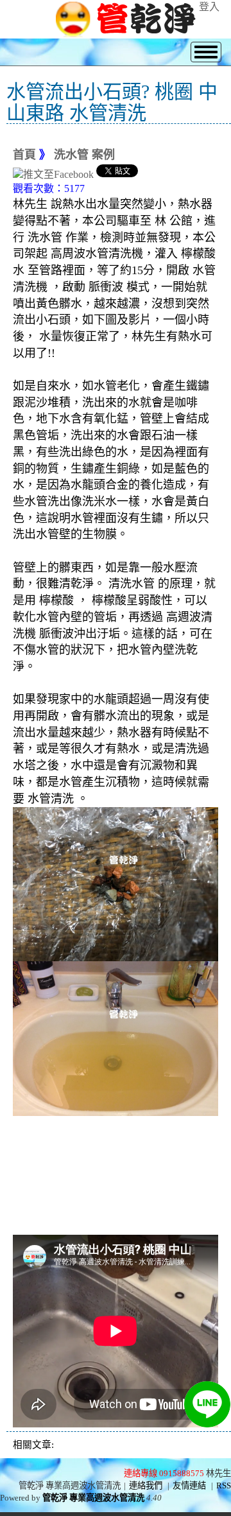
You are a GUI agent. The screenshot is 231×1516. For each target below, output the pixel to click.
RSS (223, 1485)
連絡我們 (145, 1485)
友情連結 (189, 1485)
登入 (209, 6)
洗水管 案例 (84, 154)
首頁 (24, 154)
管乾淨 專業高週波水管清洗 (93, 1498)
